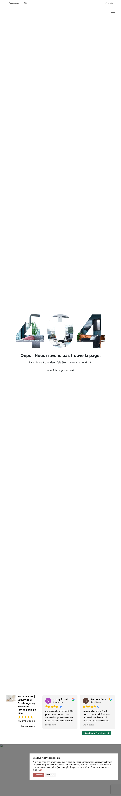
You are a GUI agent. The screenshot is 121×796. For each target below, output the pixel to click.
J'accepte (38, 775)
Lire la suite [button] (51, 725)
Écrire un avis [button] (28, 726)
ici (41, 770)
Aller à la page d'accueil (60, 370)
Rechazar (50, 775)
